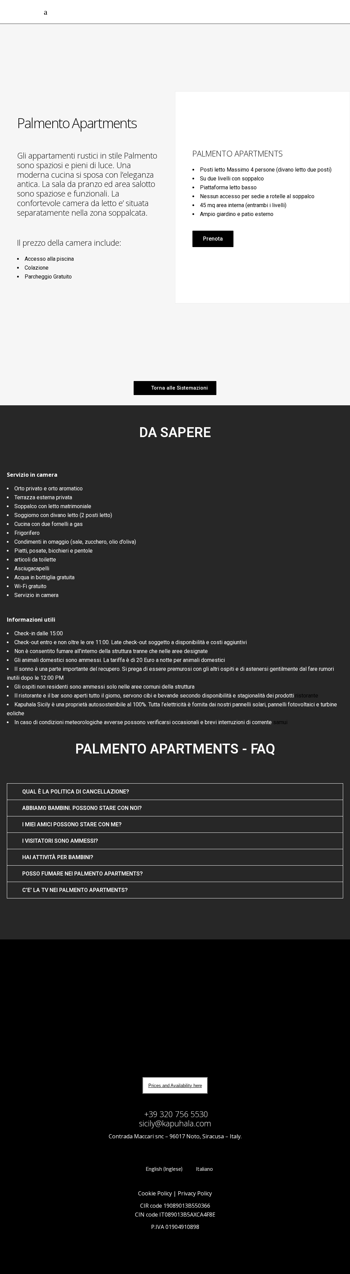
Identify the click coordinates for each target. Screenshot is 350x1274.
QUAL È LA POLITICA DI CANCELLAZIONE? (75, 791)
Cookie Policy (155, 1193)
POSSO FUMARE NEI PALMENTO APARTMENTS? (82, 873)
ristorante (306, 695)
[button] (212, 239)
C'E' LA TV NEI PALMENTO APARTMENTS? (75, 890)
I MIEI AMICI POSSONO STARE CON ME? (72, 824)
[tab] (175, 792)
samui (280, 722)
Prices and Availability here (175, 1085)
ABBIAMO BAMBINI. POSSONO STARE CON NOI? (82, 808)
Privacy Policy (195, 1193)
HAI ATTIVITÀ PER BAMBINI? (57, 857)
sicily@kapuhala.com (175, 1123)
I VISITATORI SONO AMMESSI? (60, 841)
